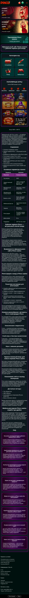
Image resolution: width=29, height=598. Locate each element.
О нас (2, 569)
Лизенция (3, 580)
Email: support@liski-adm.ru (7, 589)
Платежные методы (5, 574)
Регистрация (12, 596)
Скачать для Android (14, 41)
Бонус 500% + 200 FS (14, 129)
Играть (8, 96)
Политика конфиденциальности (8, 560)
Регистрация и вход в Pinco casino (12, 156)
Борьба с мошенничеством (7, 582)
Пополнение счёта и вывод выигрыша (13, 163)
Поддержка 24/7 (4, 583)
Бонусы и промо (4, 573)
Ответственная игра (5, 562)
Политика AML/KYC (5, 564)
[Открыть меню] (26, 2)
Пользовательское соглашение (7, 559)
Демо (8, 98)
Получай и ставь (6, 17)
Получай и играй (6, 31)
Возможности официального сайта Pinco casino (15, 154)
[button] (27, 592)
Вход (19, 596)
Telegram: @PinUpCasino (6, 591)
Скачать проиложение (5, 571)
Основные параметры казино (10, 149)
